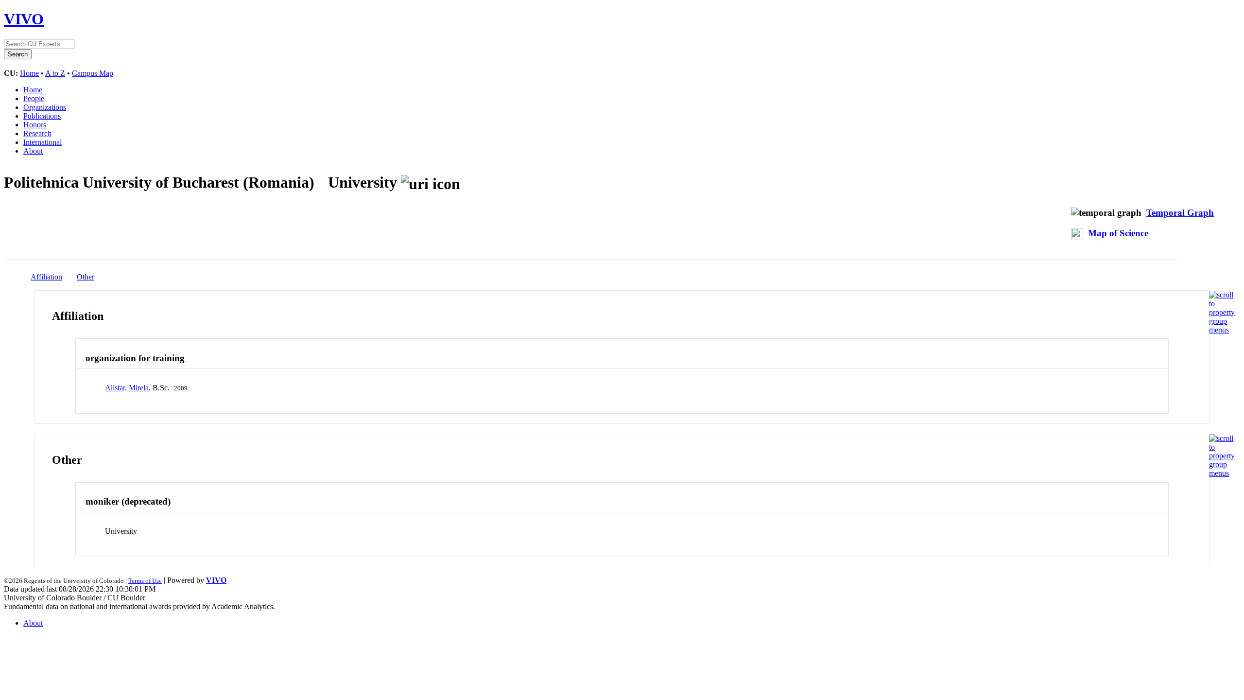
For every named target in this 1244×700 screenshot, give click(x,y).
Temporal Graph (1180, 213)
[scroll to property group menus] (1222, 330)
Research (37, 133)
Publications (42, 116)
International (42, 142)
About (33, 151)
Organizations (44, 107)
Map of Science (1118, 233)
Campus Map (92, 73)
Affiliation (46, 277)
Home (29, 73)
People (33, 98)
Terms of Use (145, 580)
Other (85, 277)
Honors (34, 125)
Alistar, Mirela (127, 388)
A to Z (55, 73)
